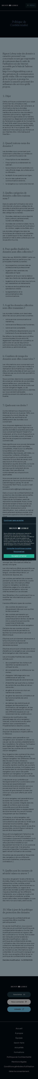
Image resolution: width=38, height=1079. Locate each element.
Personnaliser (19, 552)
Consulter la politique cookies (19, 548)
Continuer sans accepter (14, 520)
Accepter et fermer (19, 556)
